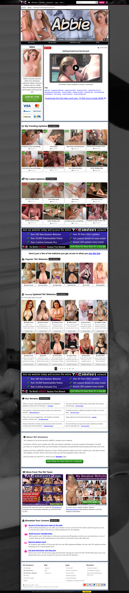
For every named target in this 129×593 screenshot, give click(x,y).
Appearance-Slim (82, 90)
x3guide (94, 417)
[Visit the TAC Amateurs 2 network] (42, 490)
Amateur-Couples (78, 92)
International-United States (53, 92)
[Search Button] (96, 2)
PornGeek (50, 406)
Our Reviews (27, 568)
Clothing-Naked (66, 92)
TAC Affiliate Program (93, 570)
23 (73, 369)
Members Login (75, 42)
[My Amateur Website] (86, 490)
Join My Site (94, 253)
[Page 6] (69, 368)
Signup (102, 2)
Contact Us (48, 573)
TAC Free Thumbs (28, 578)
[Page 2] (67, 368)
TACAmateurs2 (57, 507)
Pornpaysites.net (43, 419)
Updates (42, 2)
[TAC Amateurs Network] (24, 2)
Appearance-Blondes (57, 90)
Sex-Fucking (57, 94)
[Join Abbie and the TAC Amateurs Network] (27, 106)
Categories (49, 2)
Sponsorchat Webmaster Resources (94, 574)
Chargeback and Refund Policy (75, 580)
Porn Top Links (85, 426)
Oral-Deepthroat (99, 92)
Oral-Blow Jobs (88, 92)
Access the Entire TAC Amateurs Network (32, 98)
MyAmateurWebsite (72, 509)
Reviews (59, 457)
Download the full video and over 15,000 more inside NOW (74, 98)
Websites (35, 2)
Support (47, 568)
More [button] (61, 2)
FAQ (46, 570)
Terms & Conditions (72, 570)
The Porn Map (79, 406)
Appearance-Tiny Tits (94, 90)
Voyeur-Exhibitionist (80, 94)
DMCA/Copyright (71, 575)
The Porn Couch (74, 412)
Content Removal (71, 578)
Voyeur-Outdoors (67, 94)
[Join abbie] (75, 68)
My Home (31, 42)
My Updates (52, 42)
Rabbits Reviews (48, 426)
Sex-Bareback (49, 94)
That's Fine (86, 591)
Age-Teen (47, 90)
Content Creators (92, 568)
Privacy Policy (77, 591)
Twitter (25, 580)
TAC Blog (26, 575)
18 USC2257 (69, 568)
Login (56, 2)
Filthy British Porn (34, 412)
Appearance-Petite (70, 90)
